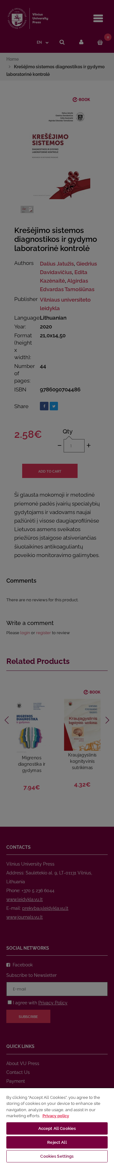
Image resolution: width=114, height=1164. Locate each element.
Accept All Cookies (57, 1128)
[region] (57, 1125)
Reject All (56, 1142)
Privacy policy (55, 1115)
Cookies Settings (56, 1156)
